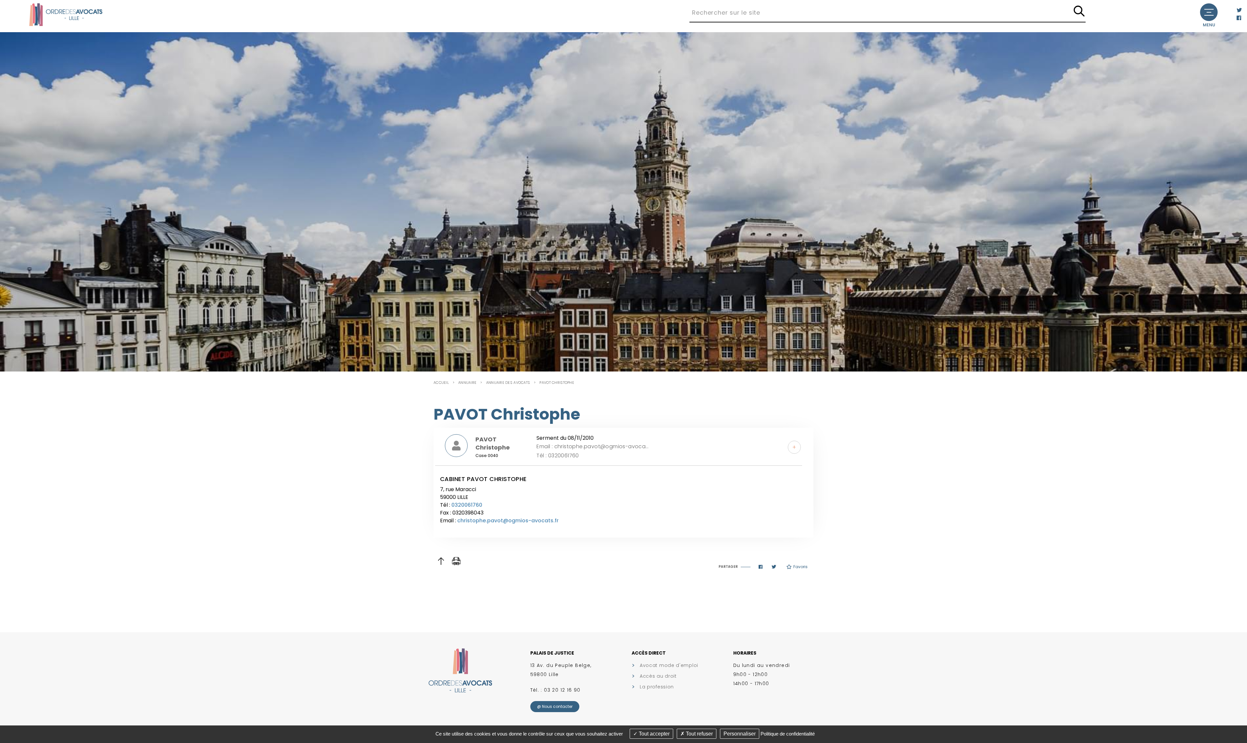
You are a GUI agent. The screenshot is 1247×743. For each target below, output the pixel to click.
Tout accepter (653, 733)
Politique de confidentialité (788, 733)
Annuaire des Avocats (508, 382)
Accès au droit (658, 676)
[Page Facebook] (1239, 18)
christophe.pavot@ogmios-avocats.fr (508, 520)
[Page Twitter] (1239, 10)
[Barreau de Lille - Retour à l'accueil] (65, 14)
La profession (657, 687)
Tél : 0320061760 (557, 455)
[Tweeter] (774, 566)
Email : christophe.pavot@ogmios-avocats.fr (592, 446)
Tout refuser (699, 733)
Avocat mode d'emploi (669, 665)
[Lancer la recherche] (1079, 12)
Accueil (441, 382)
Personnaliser (740, 733)
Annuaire (467, 382)
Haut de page (441, 561)
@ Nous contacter (555, 706)
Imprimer (456, 561)
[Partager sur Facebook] (760, 566)
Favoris (800, 566)
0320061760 (466, 505)
